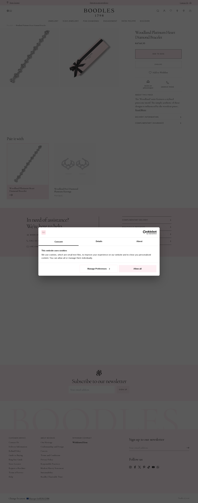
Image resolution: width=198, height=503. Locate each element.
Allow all (137, 268)
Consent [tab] (59, 242)
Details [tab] (99, 241)
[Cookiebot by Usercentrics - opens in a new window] (145, 232)
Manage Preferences (97, 268)
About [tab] (139, 241)
